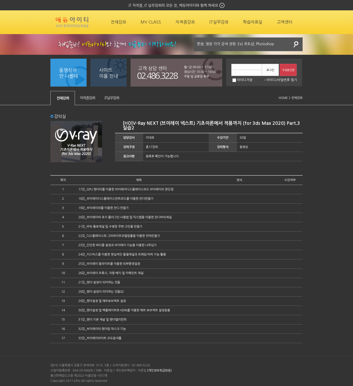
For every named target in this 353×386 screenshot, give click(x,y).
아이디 (271, 80)
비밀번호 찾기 (287, 80)
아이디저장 (244, 80)
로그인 (270, 70)
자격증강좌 (185, 22)
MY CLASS (151, 22)
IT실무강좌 (218, 22)
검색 (296, 44)
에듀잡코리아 (72, 22)
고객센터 (284, 22)
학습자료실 (252, 22)
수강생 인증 (288, 70)
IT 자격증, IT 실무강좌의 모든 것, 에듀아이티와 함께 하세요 (173, 5)
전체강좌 (118, 22)
